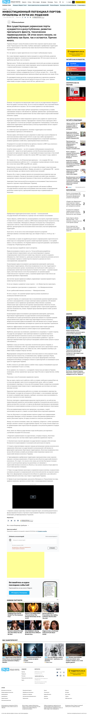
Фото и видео (36, 2)
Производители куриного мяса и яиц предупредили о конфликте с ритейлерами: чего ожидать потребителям (73, 145)
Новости (24, 2)
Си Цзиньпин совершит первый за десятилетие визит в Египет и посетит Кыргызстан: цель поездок (73, 212)
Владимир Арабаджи (18, 22)
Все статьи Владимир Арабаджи (17, 525)
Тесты (56, 2)
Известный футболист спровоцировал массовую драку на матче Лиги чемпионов (75, 332)
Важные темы (6, 5)
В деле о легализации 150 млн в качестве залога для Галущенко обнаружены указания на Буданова (73, 195)
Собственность (68, 698)
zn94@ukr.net (37, 679)
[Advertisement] (33, 92)
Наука (45, 690)
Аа (73, 2)
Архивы (23, 671)
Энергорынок (4, 696)
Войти (69, 2)
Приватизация (4, 698)
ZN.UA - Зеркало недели (75, 98)
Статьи (29, 2)
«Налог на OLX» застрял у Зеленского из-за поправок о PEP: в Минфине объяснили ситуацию (73, 126)
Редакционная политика (27, 678)
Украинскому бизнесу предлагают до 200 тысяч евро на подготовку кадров (72, 172)
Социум (67, 690)
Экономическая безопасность (29, 696)
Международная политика (7, 692)
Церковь (46, 696)
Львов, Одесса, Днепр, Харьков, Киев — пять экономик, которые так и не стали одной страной (74, 220)
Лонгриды (50, 2)
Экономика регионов (6, 700)
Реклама (23, 676)
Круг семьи (67, 694)
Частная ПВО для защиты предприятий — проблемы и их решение (54, 659)
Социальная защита (27, 690)
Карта (23, 680)
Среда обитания (47, 694)
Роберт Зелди (49, 662)
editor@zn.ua (42, 683)
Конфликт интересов (27, 694)
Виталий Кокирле (29, 662)
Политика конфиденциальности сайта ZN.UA (77, 713)
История (67, 692)
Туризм (66, 696)
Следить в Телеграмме (20, 593)
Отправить (52, 548)
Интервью (43, 2)
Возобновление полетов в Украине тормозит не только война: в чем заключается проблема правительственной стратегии (73, 180)
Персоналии (25, 698)
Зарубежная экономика (28, 692)
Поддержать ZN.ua (80, 2)
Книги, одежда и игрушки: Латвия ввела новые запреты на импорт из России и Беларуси (73, 154)
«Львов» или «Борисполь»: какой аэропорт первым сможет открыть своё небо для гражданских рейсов (73, 204)
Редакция (24, 673)
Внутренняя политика (6, 690)
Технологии (46, 692)
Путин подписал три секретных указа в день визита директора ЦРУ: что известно (73, 228)
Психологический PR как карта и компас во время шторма (32, 659)
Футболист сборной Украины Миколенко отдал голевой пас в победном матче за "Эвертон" (75, 372)
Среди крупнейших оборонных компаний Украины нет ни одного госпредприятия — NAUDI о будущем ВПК (72, 135)
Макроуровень (4, 694)
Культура (46, 698)
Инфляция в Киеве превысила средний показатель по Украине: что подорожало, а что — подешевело (73, 163)
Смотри (69, 314)
